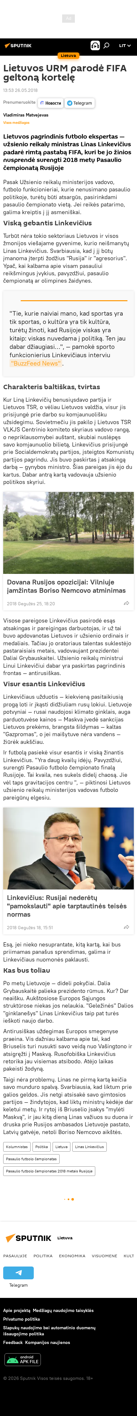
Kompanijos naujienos (47, 1342)
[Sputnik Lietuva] (19, 48)
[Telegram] (80, 103)
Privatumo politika (21, 1319)
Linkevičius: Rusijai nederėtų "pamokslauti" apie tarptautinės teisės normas (67, 905)
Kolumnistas (17, 1146)
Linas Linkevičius (89, 1146)
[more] (126, 603)
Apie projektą (16, 1310)
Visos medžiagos (16, 122)
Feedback (13, 1342)
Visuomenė (104, 1256)
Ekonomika (72, 1256)
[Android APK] (22, 1360)
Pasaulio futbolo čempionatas (31, 1158)
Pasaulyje (15, 1256)
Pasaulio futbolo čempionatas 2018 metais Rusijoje (49, 1171)
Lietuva (61, 1146)
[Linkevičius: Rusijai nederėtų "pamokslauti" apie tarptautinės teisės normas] (68, 848)
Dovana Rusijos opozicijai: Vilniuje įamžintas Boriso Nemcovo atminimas (66, 586)
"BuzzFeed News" (36, 363)
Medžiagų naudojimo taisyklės (63, 1310)
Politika (41, 1146)
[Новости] (50, 103)
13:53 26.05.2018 (20, 90)
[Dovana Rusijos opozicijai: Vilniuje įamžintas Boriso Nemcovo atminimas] (68, 533)
